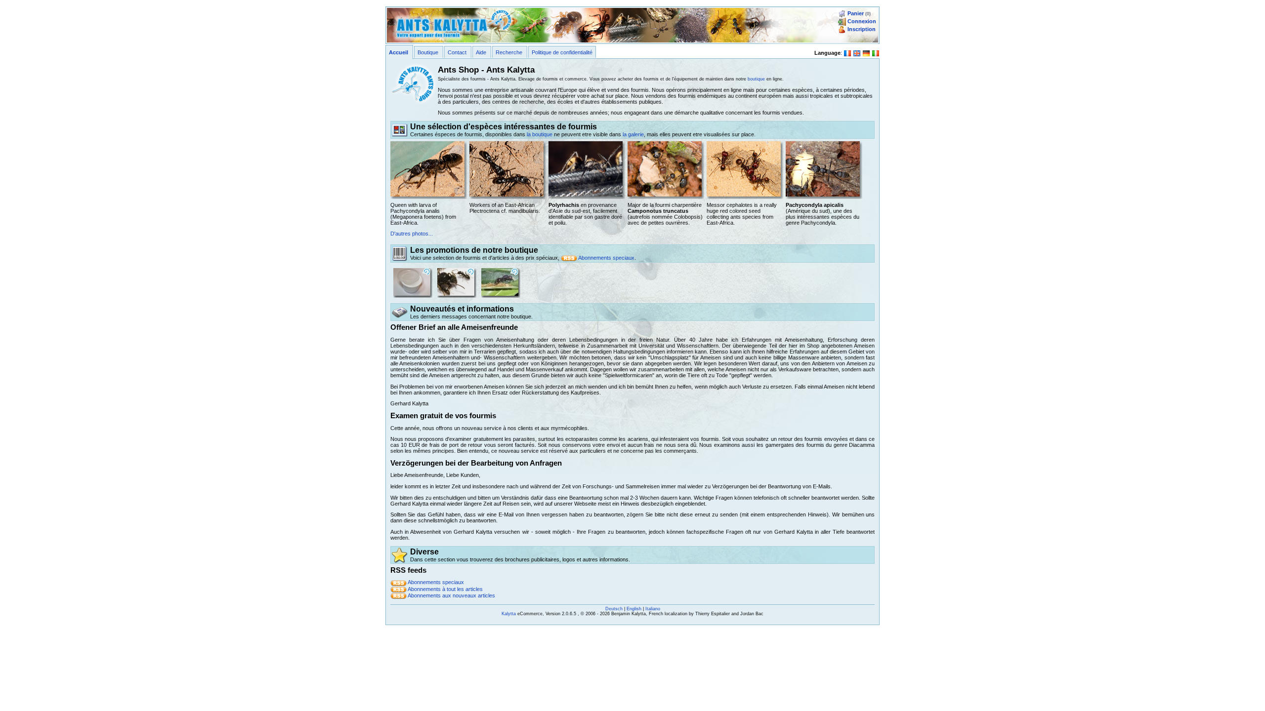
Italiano (652, 608)
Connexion (861, 21)
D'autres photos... (411, 234)
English (634, 608)
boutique (756, 79)
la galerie (633, 134)
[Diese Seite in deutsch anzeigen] (866, 52)
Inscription (861, 29)
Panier (855, 13)
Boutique (428, 52)
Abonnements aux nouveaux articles (451, 595)
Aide (481, 52)
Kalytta (509, 613)
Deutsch (614, 608)
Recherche (509, 52)
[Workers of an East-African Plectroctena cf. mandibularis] (506, 168)
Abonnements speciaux (606, 258)
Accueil (398, 52)
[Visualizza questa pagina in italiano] (876, 52)
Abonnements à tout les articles (445, 589)
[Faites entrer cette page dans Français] (847, 52)
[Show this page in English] (857, 52)
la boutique (539, 134)
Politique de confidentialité (562, 52)
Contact (457, 52)
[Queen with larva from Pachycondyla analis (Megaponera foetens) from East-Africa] (427, 168)
